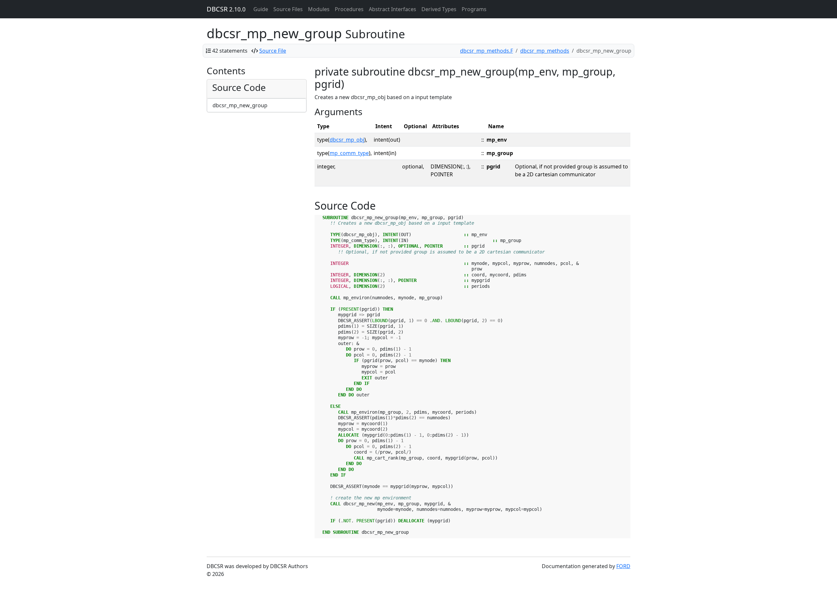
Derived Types (438, 9)
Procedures (349, 9)
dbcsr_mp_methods (544, 50)
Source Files (288, 9)
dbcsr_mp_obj (347, 139)
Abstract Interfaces (392, 9)
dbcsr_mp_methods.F (486, 50)
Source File (272, 50)
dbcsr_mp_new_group (240, 105)
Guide (260, 9)
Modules (319, 9)
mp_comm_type (349, 153)
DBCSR (226, 9)
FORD (623, 566)
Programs (474, 9)
